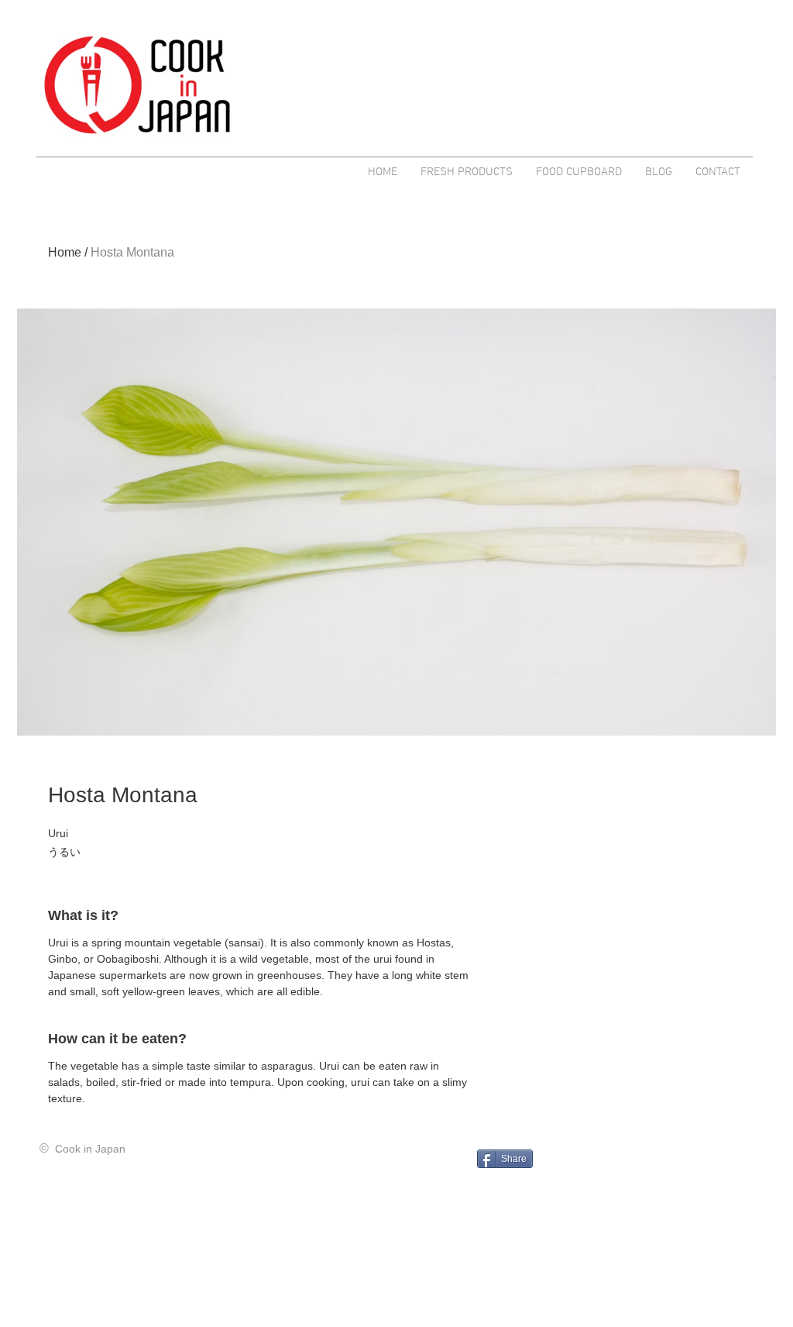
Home (64, 252)
